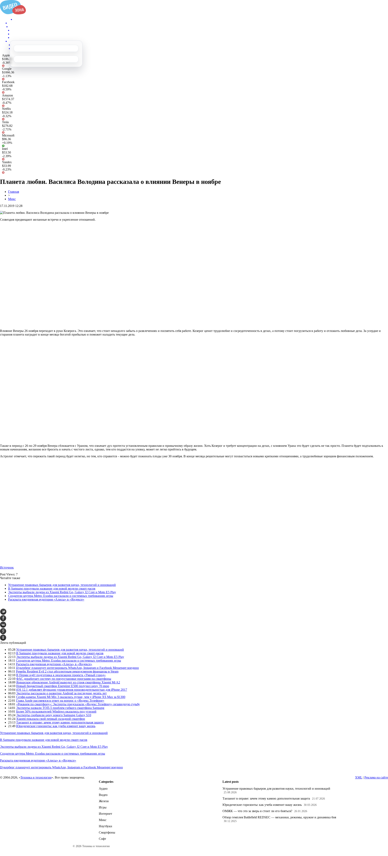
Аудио (103, 788)
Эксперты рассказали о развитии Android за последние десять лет (61, 693)
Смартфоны (107, 832)
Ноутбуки (105, 826)
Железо (104, 801)
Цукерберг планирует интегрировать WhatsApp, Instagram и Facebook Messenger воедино (77, 668)
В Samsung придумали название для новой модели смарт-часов (51, 588)
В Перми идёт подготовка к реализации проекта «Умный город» (61, 675)
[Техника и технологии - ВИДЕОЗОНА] (13, 13)
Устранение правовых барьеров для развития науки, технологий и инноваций (62, 585)
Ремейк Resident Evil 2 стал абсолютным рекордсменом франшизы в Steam (67, 671)
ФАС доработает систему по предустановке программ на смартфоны (63, 678)
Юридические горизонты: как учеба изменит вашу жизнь (55, 726)
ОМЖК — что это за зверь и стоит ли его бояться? (257, 811)
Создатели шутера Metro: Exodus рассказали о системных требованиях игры (60, 596)
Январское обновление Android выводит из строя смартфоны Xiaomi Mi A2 (68, 682)
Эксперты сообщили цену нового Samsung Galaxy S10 (53, 715)
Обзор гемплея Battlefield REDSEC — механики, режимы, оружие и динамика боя (279, 817)
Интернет (105, 813)
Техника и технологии (36, 777)
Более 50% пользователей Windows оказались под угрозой (56, 711)
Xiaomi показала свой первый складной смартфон (50, 718)
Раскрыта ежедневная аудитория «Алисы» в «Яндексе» (46, 599)
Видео (103, 795)
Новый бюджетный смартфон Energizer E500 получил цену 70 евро (62, 686)
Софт (102, 838)
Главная (13, 191)
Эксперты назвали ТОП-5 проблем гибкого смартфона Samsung (60, 708)
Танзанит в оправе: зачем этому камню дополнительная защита (60, 722)
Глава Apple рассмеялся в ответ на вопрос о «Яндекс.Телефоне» (60, 700)
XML (358, 777)
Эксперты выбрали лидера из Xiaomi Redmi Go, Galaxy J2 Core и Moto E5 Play (62, 592)
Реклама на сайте (376, 777)
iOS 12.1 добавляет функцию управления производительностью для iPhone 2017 (71, 689)
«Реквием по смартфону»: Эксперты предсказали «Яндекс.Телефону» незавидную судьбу (78, 704)
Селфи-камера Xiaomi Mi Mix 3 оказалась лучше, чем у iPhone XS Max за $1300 (70, 697)
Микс (12, 199)
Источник (7, 567)
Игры (102, 807)
